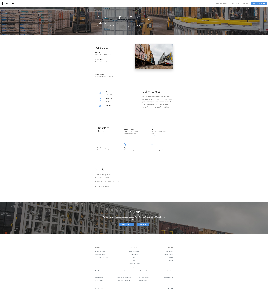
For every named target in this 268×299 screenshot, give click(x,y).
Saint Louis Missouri (144, 277)
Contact (171, 260)
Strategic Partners (168, 254)
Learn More (127, 135)
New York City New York (124, 280)
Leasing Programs (100, 251)
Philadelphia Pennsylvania (124, 277)
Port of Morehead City (167, 277)
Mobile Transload (100, 254)
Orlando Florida (99, 280)
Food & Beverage (134, 254)
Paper (134, 257)
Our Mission (169, 251)
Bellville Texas (99, 271)
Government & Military (134, 263)
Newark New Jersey (144, 280)
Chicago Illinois (144, 274)
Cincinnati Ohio (144, 271)
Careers (171, 257)
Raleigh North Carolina (124, 274)
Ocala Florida (124, 271)
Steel (134, 260)
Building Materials (134, 251)
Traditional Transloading (101, 257)
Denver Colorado (99, 274)
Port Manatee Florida (167, 274)
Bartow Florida (99, 277)
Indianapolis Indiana (167, 271)
